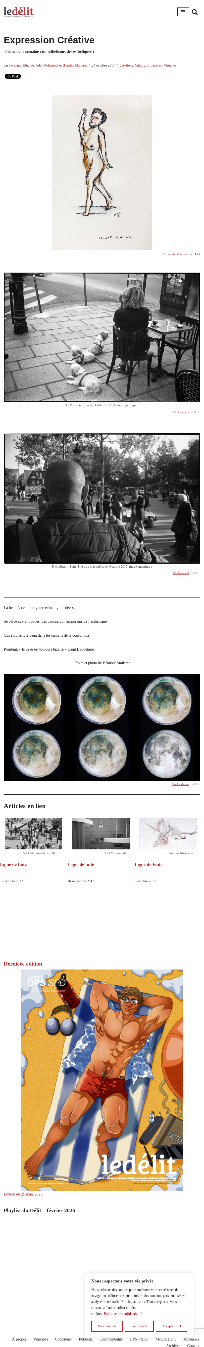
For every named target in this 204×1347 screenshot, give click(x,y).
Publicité (86, 1339)
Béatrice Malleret (75, 65)
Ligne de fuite (13, 864)
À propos (19, 1339)
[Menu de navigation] (183, 11)
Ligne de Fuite (148, 864)
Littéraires (154, 65)
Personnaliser (107, 1326)
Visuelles (170, 65)
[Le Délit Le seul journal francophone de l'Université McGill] (19, 11)
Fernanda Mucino (21, 65)
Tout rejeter (139, 1326)
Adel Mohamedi (47, 65)
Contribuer (63, 1339)
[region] (139, 1305)
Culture (140, 65)
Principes (41, 1339)
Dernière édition (23, 964)
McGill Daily (165, 1339)
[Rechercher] (195, 12)
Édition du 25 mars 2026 (23, 1194)
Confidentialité (111, 1339)
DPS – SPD (139, 1339)
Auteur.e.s (191, 1339)
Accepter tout (171, 1326)
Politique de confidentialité (123, 1314)
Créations (126, 65)
